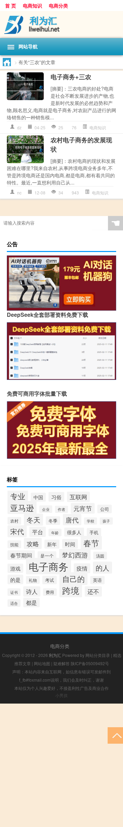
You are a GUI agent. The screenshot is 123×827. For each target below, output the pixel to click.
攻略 (33, 543)
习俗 (56, 497)
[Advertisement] (61, 765)
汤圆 (100, 556)
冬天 (33, 520)
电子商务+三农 (71, 76)
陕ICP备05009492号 (90, 663)
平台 (37, 532)
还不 (93, 591)
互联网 (78, 497)
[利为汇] (61, 24)
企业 (46, 509)
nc (19, 192)
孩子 (106, 521)
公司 (104, 509)
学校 (90, 521)
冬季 (53, 520)
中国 (38, 497)
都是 (31, 602)
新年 (52, 544)
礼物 (33, 580)
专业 (17, 495)
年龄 (55, 532)
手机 (94, 532)
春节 (91, 543)
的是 (15, 579)
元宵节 (82, 508)
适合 (14, 603)
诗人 (32, 591)
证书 (14, 592)
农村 (14, 521)
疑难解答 (61, 663)
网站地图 (42, 663)
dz (19, 127)
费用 (50, 592)
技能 (14, 544)
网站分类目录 (97, 655)
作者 (61, 509)
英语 (97, 580)
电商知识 (32, 5)
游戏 (15, 568)
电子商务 (48, 566)
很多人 (74, 532)
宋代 (17, 531)
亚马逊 (22, 507)
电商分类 (58, 5)
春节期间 (21, 555)
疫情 (82, 568)
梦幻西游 (75, 554)
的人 (102, 568)
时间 (70, 544)
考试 (49, 580)
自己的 (73, 578)
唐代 (72, 519)
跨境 (70, 590)
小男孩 (61, 695)
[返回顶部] (115, 735)
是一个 (47, 555)
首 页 (10, 5)
